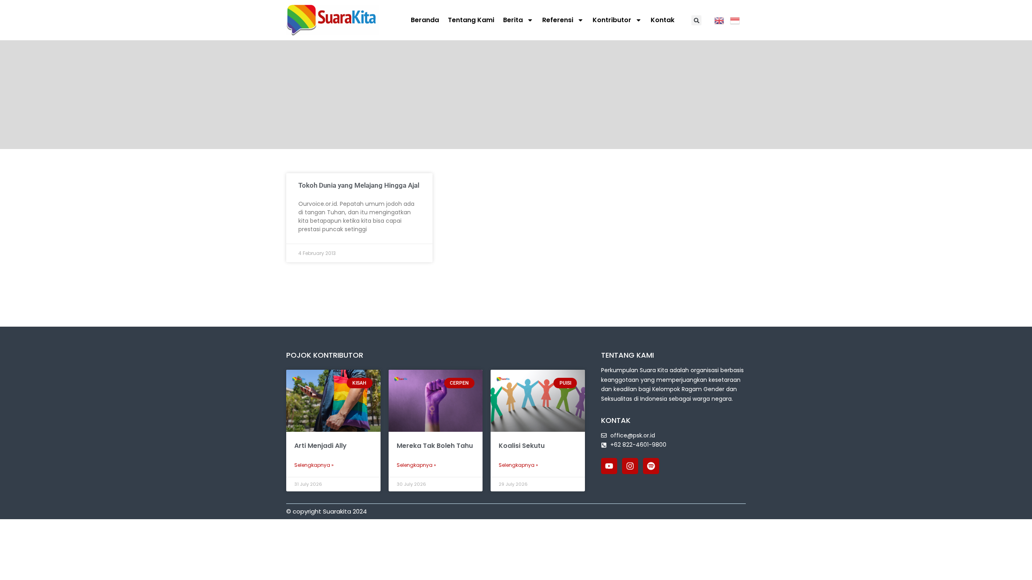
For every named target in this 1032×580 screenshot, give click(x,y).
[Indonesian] (738, 20)
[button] (696, 20)
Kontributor (612, 20)
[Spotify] (651, 466)
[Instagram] (630, 466)
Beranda (425, 20)
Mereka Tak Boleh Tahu (435, 445)
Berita (513, 20)
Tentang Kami (471, 20)
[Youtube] (609, 466)
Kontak (662, 20)
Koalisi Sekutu (522, 445)
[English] (722, 20)
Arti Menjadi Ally (320, 445)
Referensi (557, 20)
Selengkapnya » (314, 465)
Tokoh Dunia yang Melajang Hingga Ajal (358, 185)
